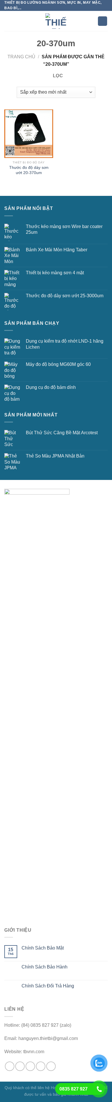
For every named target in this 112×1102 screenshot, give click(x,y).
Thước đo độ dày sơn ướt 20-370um (29, 170)
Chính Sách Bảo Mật (43, 947)
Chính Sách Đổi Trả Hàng (48, 985)
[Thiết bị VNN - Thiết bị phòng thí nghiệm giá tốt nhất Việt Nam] (56, 21)
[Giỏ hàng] (102, 21)
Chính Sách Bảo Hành (44, 966)
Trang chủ (21, 56)
